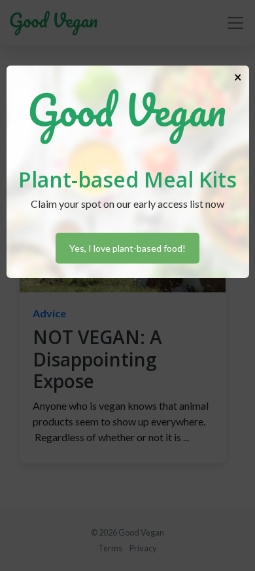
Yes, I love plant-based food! (127, 248)
